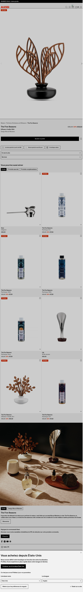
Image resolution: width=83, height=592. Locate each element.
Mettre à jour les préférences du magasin (15, 586)
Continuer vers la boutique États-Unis (13, 566)
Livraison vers (6, 576)
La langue (44, 576)
